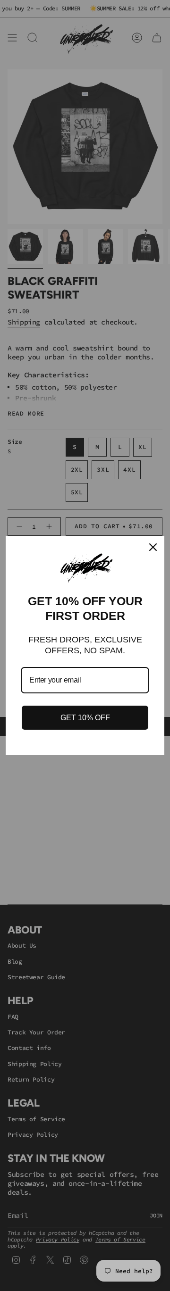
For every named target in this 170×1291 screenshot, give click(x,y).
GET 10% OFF (85, 718)
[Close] (153, 547)
